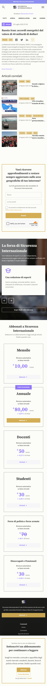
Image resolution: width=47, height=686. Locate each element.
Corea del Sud (38, 116)
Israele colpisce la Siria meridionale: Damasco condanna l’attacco (38, 85)
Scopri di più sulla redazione (23, 310)
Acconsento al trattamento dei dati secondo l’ (21, 208)
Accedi (29, 678)
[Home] (22, 7)
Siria (28, 81)
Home (23, 627)
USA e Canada (24, 98)
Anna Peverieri (7, 69)
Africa (12, 18)
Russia (5, 40)
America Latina (24, 18)
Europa (42, 18)
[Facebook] (16, 40)
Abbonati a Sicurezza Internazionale (23, 2)
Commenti (23, 630)
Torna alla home (23, 674)
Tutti (5, 18)
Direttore (23, 14)
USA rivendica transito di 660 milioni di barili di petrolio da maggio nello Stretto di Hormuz (38, 102)
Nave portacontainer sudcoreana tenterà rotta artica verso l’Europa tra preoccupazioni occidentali (38, 119)
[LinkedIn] (27, 40)
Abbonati (23, 670)
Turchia (22, 133)
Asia (34, 18)
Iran (10, 40)
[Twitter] (21, 40)
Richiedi (22, 462)
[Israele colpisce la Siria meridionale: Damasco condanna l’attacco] (9, 87)
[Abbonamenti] (32, 40)
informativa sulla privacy (14, 210)
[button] (4, 300)
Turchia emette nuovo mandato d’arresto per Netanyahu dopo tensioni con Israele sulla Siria (38, 137)
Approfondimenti (23, 634)
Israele (22, 81)
